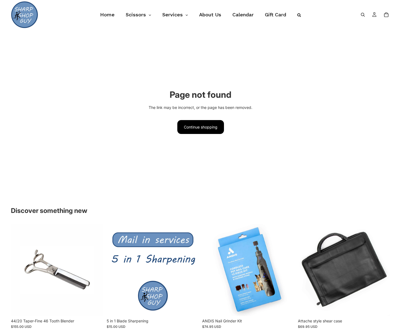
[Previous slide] (210, 270)
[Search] (363, 15)
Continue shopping (200, 127)
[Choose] (382, 308)
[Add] (95, 308)
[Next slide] (286, 270)
